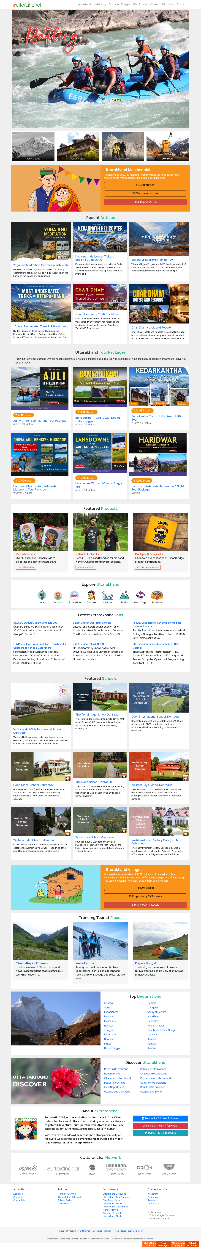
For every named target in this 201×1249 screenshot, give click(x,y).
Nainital (108, 1025)
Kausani (152, 1039)
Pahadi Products (192, 1244)
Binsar (107, 1043)
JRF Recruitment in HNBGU (88, 644)
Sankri (107, 1007)
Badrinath (109, 1016)
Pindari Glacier (156, 1025)
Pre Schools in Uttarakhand (155, 1078)
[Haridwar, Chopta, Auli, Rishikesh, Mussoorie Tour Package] (39, 454)
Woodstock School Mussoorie (94, 837)
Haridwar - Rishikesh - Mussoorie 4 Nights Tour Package (158, 487)
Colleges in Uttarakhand (153, 1073)
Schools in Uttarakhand (153, 1069)
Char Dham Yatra (111, 1200)
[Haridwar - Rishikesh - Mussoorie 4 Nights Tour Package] (158, 454)
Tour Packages (163, 1244)
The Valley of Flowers (32, 963)
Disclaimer (63, 1203)
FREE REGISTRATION (145, 201)
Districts (58, 602)
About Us (18, 1193)
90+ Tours (168, 158)
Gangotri (153, 1007)
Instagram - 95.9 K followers (161, 1125)
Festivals (157, 602)
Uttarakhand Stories (113, 1216)
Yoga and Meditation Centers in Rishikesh (40, 265)
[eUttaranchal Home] (27, 4)
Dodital (152, 1003)
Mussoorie (110, 1021)
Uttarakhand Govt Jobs (117, 1091)
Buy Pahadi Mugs (26, 567)
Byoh (92, 1173)
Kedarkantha (85, 963)
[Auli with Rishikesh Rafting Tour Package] (39, 388)
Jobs (42, 602)
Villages (126, 4)
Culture (154, 4)
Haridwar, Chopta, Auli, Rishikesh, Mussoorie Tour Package (35, 487)
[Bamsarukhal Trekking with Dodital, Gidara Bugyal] (100, 387)
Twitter (151, 1200)
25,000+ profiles (145, 184)
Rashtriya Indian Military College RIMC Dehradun (156, 841)
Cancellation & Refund (69, 1197)
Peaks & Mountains (114, 1082)
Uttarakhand (83, 4)
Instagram (153, 1193)
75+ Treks (123, 158)
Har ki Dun (153, 1016)
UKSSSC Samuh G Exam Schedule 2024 (36, 622)
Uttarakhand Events (151, 1091)
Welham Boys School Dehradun (151, 785)
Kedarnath (110, 1034)
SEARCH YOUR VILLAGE (145, 904)
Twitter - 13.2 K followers (161, 1132)
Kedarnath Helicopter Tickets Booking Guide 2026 (94, 258)
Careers (17, 1197)
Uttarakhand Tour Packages (117, 1197)
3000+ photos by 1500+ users (145, 896)
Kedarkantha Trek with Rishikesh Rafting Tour (157, 417)
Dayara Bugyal (145, 963)
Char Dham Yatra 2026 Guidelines (97, 314)
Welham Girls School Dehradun (33, 840)
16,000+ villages (145, 887)
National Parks (112, 1073)
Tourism (114, 4)
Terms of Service (67, 1193)
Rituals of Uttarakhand (152, 1087)
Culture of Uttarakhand (153, 1082)
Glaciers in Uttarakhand (117, 1078)
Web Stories (140, 4)
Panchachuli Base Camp (161, 1030)
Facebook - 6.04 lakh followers (161, 1118)
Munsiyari (153, 1034)
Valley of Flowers (157, 1012)
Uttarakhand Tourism (150, 1244)
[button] (25, 69)
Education (168, 4)
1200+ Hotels (78, 158)
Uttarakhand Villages (178, 1244)
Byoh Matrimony (135, 1231)
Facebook (153, 1197)
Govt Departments (114, 1087)
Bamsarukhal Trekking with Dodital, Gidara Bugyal (98, 419)
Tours (123, 1231)
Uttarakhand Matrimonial (115, 1206)
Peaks (124, 602)
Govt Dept (140, 602)
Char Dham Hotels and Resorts (151, 327)
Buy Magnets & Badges (148, 567)
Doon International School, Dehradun (155, 716)
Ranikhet (152, 1043)
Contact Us (19, 1200)
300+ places (33, 158)
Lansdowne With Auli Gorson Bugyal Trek (98, 484)
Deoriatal (153, 1021)
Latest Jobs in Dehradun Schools (92, 622)
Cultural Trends (117, 1173)
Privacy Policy (65, 1200)
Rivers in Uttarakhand (116, 1069)
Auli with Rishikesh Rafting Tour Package (39, 420)
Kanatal (152, 1048)
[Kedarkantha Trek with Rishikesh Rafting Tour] (159, 386)
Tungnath (109, 1030)
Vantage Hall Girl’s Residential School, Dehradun (37, 731)
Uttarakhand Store (112, 1203)
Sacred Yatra (169, 1173)
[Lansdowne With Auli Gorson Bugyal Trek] (100, 452)
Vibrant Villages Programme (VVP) (153, 260)
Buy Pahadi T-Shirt (86, 567)
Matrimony (99, 4)
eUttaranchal (63, 1173)
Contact (181, 4)
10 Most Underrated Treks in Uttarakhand (40, 326)
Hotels (116, 1231)
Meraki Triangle (27, 1173)
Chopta (108, 1003)
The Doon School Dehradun (93, 782)
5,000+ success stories (145, 193)
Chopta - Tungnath (112, 1213)
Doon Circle (144, 1173)
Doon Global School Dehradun (33, 785)
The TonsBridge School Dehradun (97, 714)
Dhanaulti (109, 1039)
